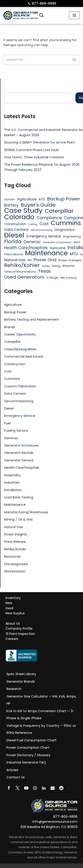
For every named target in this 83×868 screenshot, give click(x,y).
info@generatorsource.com (55, 822)
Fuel (7, 423)
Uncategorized (16, 564)
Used (9, 608)
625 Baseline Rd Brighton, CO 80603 (49, 827)
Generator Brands (20, 681)
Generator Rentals (18, 452)
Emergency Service (43, 236)
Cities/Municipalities (20, 349)
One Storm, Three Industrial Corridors (34, 157)
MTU (74, 253)
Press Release (15, 541)
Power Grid (45, 259)
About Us (13, 623)
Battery (11, 205)
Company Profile (19, 628)
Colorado (19, 216)
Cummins (66, 223)
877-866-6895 (42, 3)
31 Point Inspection (20, 633)
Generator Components (57, 242)
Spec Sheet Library (21, 674)
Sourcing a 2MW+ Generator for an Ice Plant (39, 142)
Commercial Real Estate (23, 356)
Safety (46, 266)
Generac (32, 241)
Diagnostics (64, 229)
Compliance (49, 217)
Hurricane (57, 248)
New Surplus (15, 613)
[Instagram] (35, 788)
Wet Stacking (68, 278)
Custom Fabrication (20, 386)
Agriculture (27, 199)
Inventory (13, 598)
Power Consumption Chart (27, 747)
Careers (12, 639)
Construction (15, 224)
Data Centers (16, 229)
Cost (44, 223)
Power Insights (15, 534)
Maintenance (46, 253)
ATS (42, 199)
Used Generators (24, 277)
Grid (77, 242)
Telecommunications (20, 272)
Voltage (52, 278)
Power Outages (69, 260)
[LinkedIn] (44, 788)
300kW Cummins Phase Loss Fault (31, 150)
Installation (13, 490)
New (9, 603)
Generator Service (18, 460)
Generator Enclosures (21, 445)
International (13, 254)
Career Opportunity (20, 334)
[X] (17, 788)
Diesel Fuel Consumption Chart (31, 740)
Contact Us (15, 777)
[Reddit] (61, 788)
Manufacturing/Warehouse (26, 512)
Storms (68, 266)
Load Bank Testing (18, 497)
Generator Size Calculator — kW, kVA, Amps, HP (41, 700)
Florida (12, 241)
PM (29, 260)
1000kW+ (9, 199)
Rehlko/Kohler (22, 265)
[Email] (52, 788)
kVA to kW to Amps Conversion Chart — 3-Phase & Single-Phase (40, 715)
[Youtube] (26, 788)
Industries (12, 482)
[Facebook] (9, 788)
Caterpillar (59, 210)
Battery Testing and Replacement (31, 319)
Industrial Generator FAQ (26, 762)
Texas (44, 271)
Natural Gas (14, 260)
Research (13, 689)
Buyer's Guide (38, 205)
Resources (12, 556)
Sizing (56, 266)
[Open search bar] (41, 15)
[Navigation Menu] (74, 15)
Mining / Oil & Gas (18, 519)
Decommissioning (42, 230)
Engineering (72, 236)
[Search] (74, 60)
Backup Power (63, 198)
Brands (9, 327)
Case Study (23, 210)
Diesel (14, 235)
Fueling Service (16, 430)
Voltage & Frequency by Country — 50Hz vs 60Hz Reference (41, 729)
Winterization (14, 571)
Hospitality (12, 475)
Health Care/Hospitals (26, 247)
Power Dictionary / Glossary (28, 755)
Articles (12, 770)
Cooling (32, 224)
